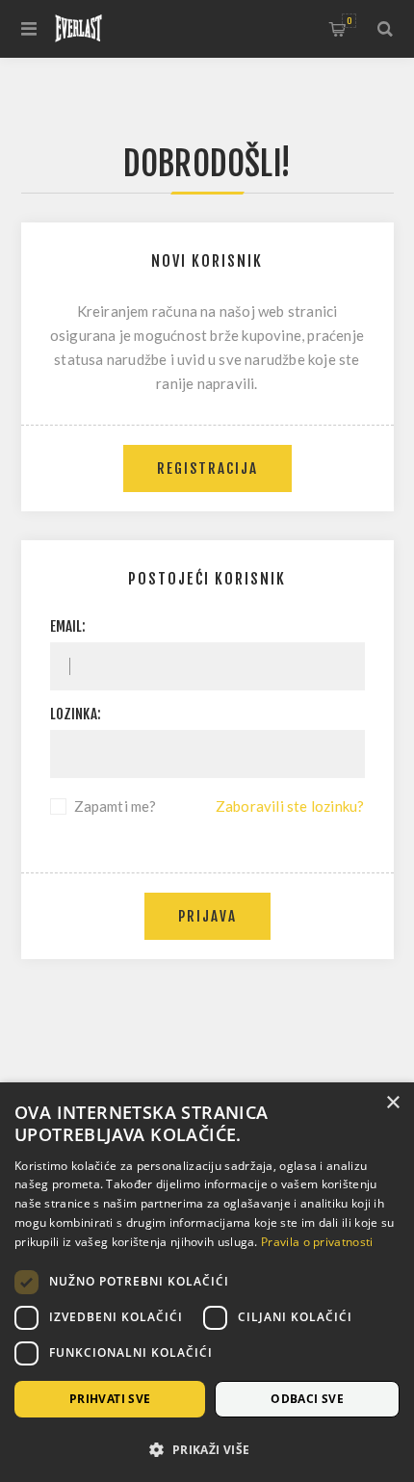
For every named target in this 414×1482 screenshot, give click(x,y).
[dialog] (207, 1282)
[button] (207, 1449)
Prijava (207, 916)
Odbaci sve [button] (307, 1399)
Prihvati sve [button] (110, 1399)
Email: (68, 626)
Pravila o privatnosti (317, 1242)
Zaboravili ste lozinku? (290, 806)
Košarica (349, 20)
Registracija (207, 468)
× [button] (392, 1103)
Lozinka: (76, 714)
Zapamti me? (115, 806)
